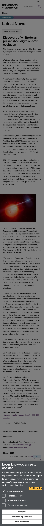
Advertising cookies (16, 500)
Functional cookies (16, 496)
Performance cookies (17, 505)
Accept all (22, 512)
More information (22, 522)
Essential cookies (15, 491)
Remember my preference (22, 517)
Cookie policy (35, 488)
